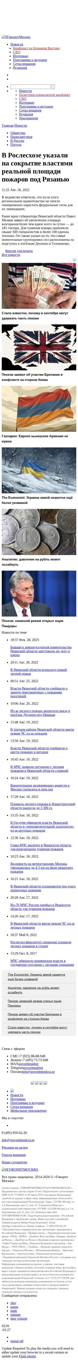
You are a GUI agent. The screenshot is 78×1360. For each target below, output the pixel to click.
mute (13, 1311)
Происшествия (21, 137)
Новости (16, 44)
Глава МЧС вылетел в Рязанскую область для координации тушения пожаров (40, 847)
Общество (17, 133)
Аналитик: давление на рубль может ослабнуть (33, 990)
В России (17, 140)
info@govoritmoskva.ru (38, 1071)
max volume (18, 1318)
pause (14, 1307)
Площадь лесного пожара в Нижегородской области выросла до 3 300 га (42, 806)
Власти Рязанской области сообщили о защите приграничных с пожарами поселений (39, 692)
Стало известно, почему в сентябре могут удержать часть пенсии (37, 1030)
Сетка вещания (24, 64)
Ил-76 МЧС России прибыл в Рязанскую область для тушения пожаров (40, 907)
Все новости (11, 255)
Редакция (20, 68)
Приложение (28, 118)
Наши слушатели (14, 1162)
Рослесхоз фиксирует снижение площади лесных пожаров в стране (40, 944)
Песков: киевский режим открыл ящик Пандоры (34, 1003)
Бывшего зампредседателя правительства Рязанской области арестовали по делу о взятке (41, 651)
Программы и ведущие (30, 60)
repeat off (16, 1341)
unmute (15, 1314)
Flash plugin (27, 1356)
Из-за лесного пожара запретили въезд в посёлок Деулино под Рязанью (40, 713)
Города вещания (14, 1155)
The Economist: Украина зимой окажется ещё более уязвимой (36, 977)
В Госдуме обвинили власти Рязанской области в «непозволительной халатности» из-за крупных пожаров (42, 826)
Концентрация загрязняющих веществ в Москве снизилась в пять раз (40, 787)
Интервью (20, 56)
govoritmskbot (28, 1064)
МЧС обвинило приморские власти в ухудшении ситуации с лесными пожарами (42, 963)
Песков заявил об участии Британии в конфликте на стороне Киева (35, 1016)
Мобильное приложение (28, 1110)
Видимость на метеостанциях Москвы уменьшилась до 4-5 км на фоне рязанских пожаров (41, 867)
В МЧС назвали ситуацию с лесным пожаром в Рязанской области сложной (39, 768)
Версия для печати (19, 251)
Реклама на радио (15, 1147)
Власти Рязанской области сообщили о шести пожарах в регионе (39, 750)
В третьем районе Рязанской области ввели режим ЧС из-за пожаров (42, 731)
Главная (7, 125)
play (13, 1303)
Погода (15, 144)
